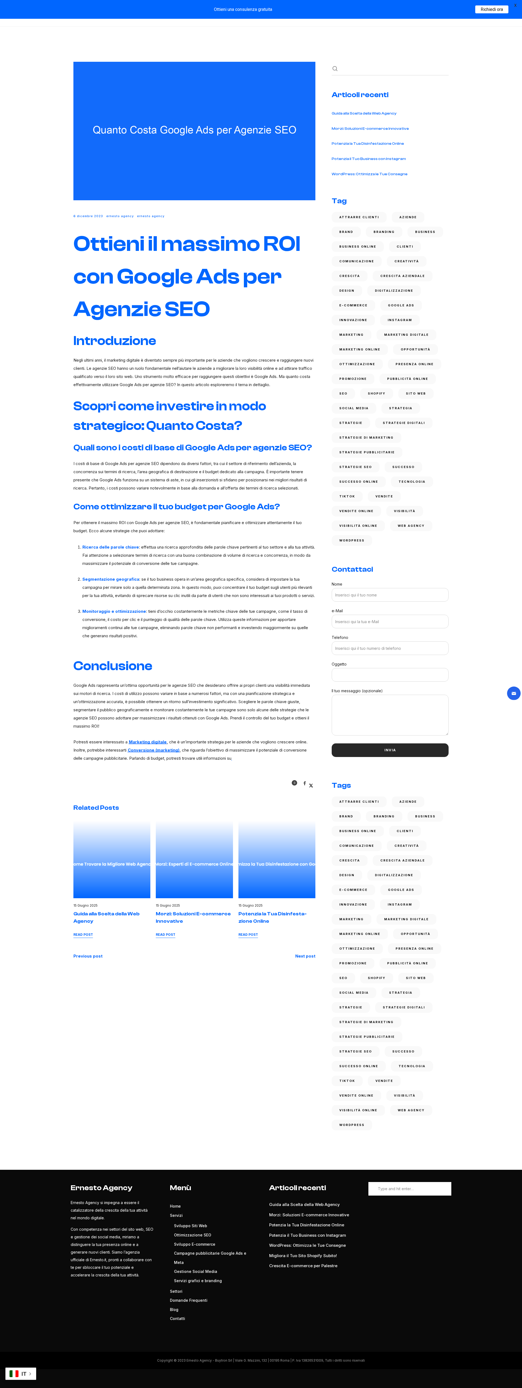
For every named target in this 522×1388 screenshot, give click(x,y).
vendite (384, 496)
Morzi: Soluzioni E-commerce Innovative (370, 129)
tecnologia (412, 482)
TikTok (347, 496)
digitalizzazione (394, 291)
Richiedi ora (492, 9)
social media (354, 408)
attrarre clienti (359, 217)
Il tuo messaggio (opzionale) (357, 690)
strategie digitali (404, 423)
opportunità (415, 349)
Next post (305, 956)
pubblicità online (407, 379)
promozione (353, 379)
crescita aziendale (402, 276)
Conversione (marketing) (153, 750)
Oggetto (339, 664)
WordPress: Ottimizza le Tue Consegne (370, 174)
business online (357, 246)
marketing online (359, 349)
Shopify (377, 393)
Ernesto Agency (120, 216)
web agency (411, 526)
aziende (408, 217)
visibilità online (358, 526)
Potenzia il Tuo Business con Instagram (369, 159)
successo (403, 467)
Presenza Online (415, 364)
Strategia (400, 408)
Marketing (351, 335)
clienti (405, 246)
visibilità (404, 511)
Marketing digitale (148, 741)
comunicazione (356, 261)
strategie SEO (355, 467)
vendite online (356, 511)
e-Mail (337, 610)
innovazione (353, 320)
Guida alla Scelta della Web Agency (364, 113)
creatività (406, 261)
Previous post (87, 956)
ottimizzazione (357, 364)
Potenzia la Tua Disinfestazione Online (368, 143)
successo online (358, 482)
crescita (349, 276)
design (347, 291)
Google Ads (401, 305)
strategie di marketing (366, 437)
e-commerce (353, 305)
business (425, 232)
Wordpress (352, 540)
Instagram (400, 320)
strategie (350, 423)
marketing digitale (406, 335)
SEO (343, 393)
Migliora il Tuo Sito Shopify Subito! (303, 1255)
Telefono (340, 637)
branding (384, 232)
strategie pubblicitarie (367, 452)
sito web (416, 393)
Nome (337, 584)
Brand (346, 232)
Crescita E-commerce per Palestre (303, 1265)
